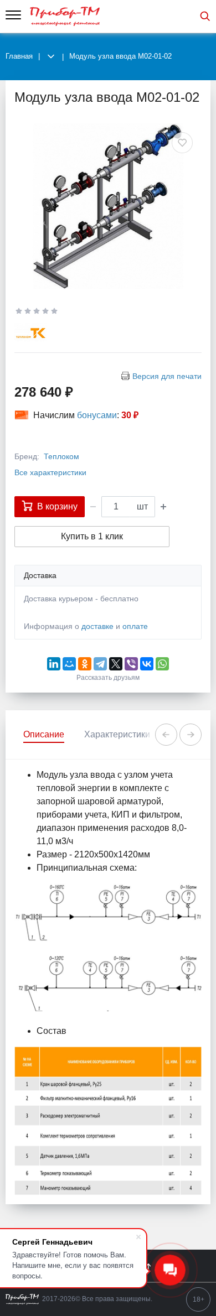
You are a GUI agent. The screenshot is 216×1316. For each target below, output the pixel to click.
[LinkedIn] (53, 663)
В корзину (57, 506)
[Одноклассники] (84, 663)
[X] (115, 663)
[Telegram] (100, 663)
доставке (97, 626)
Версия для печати (167, 376)
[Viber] (131, 663)
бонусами (97, 415)
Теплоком (61, 456)
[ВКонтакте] (146, 663)
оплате (135, 626)
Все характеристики (50, 472)
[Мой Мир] (69, 663)
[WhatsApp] (162, 663)
